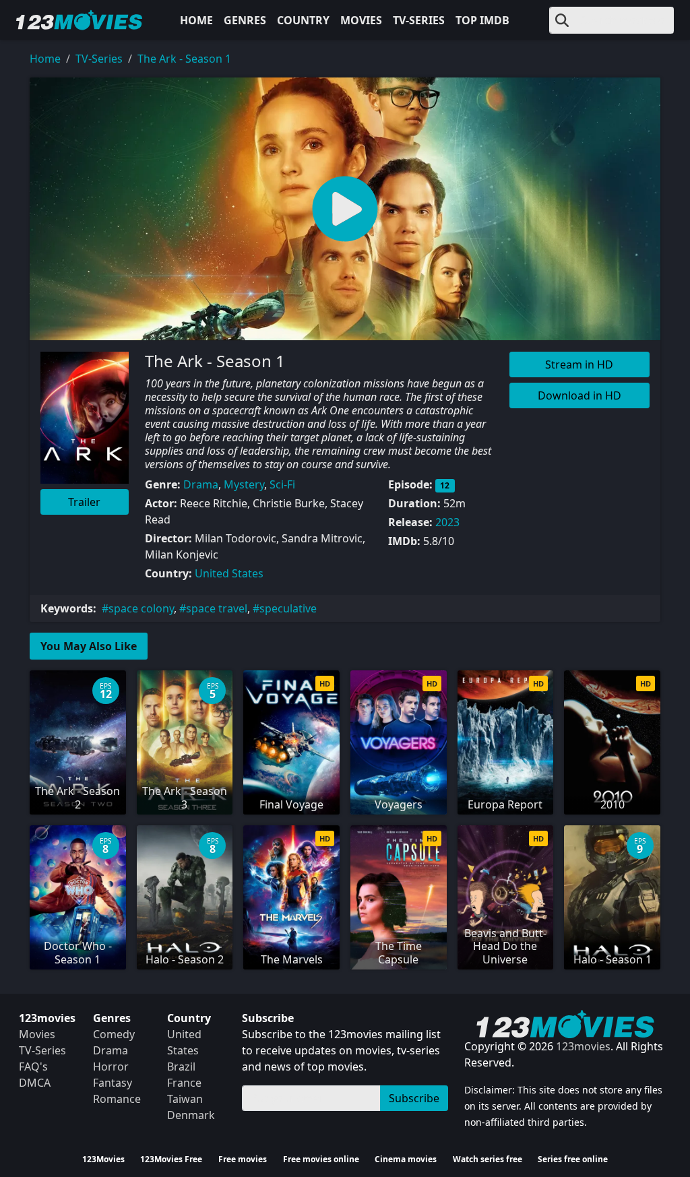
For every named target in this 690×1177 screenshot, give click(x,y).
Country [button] (303, 20)
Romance (117, 1098)
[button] (345, 208)
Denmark (191, 1115)
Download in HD (579, 395)
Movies (361, 20)
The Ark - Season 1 (184, 58)
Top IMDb (482, 20)
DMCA (35, 1082)
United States (229, 573)
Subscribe (414, 1098)
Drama (200, 484)
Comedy (114, 1034)
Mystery (244, 484)
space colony (141, 608)
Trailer (84, 502)
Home (196, 20)
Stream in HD (579, 364)
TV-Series (419, 20)
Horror (111, 1066)
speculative (288, 608)
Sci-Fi (282, 484)
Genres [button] (245, 20)
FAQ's (33, 1066)
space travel (216, 608)
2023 (447, 522)
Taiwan (185, 1098)
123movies (583, 1046)
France (184, 1082)
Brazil (181, 1066)
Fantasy (112, 1082)
